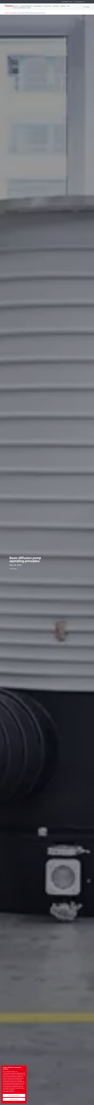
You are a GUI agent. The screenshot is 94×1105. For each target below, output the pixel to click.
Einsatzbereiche (37, 6)
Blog (19, 13)
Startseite (7, 13)
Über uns (62, 6)
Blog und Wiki (47, 6)
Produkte (15, 6)
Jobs (68, 6)
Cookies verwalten (14, 1099)
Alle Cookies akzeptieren (14, 1095)
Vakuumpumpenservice (26, 6)
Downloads (56, 6)
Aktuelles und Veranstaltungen (21, 7)
